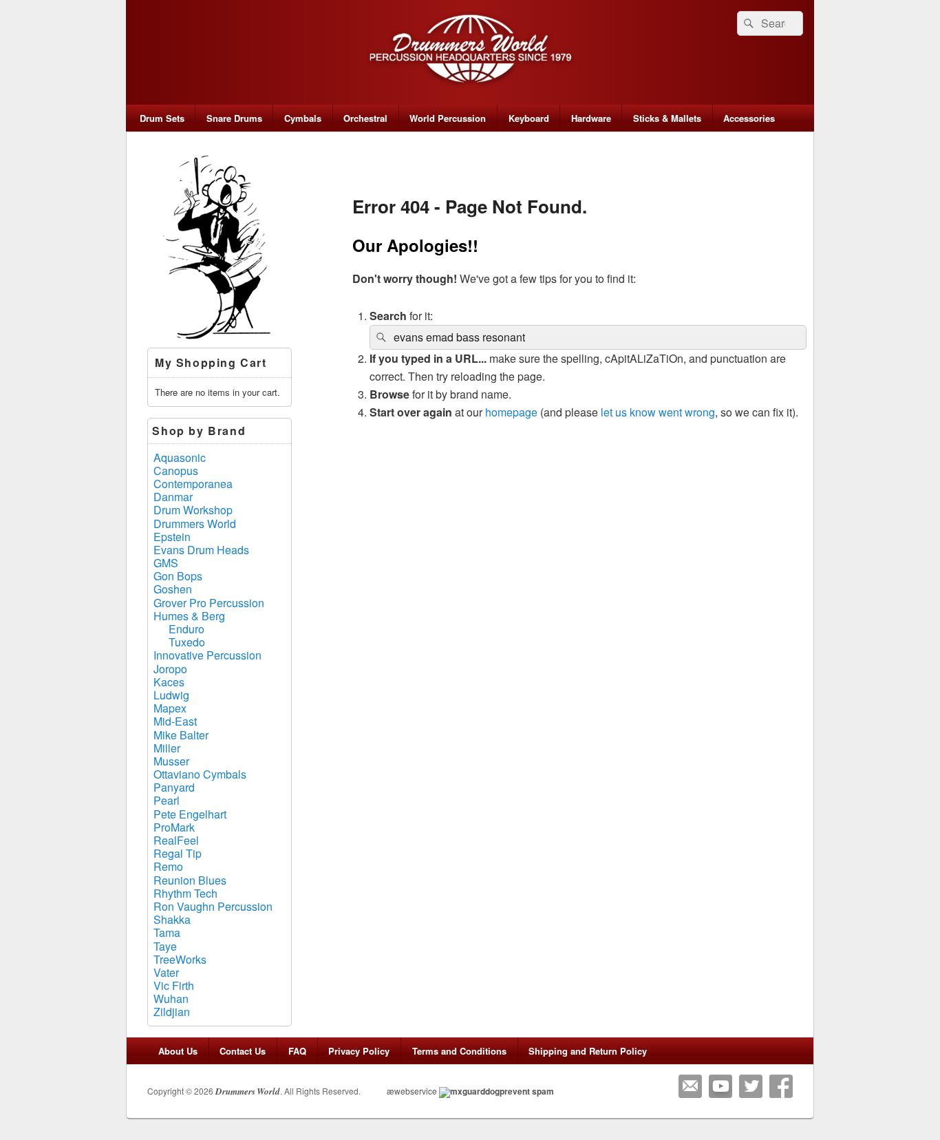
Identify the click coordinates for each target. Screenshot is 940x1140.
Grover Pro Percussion (208, 603)
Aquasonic (179, 457)
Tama (166, 932)
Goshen (172, 589)
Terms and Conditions (459, 1050)
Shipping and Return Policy (587, 1050)
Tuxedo (187, 642)
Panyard (174, 787)
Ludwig (171, 695)
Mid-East (175, 721)
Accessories (749, 118)
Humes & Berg (189, 616)
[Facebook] (781, 1086)
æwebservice (412, 1091)
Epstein (172, 537)
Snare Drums (234, 118)
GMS (165, 563)
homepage (511, 412)
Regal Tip (177, 853)
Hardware (591, 118)
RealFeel (176, 840)
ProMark (174, 827)
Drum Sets (162, 118)
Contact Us (243, 1050)
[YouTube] (720, 1086)
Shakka (172, 919)
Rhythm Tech (185, 893)
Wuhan (171, 998)
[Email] (690, 1086)
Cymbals (302, 118)
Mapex (169, 708)
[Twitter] (750, 1086)
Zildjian (171, 1012)
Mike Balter (181, 735)
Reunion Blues (189, 880)
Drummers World (194, 523)
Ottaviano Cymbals (199, 774)
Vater (166, 972)
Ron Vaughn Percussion (213, 906)
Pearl (166, 800)
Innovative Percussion (207, 655)
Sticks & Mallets (667, 118)
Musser (171, 761)
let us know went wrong (658, 412)
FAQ (297, 1050)
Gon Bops (177, 576)
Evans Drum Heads (201, 550)
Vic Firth (173, 985)
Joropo (170, 669)
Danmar (173, 497)
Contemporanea (193, 484)
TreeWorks (179, 959)
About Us (177, 1050)
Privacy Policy (358, 1050)
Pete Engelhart (189, 814)
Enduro (186, 629)
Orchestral (365, 118)
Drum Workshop (193, 510)
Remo (168, 866)
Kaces (168, 682)
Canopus (175, 470)
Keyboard (529, 118)
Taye (165, 946)
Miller (166, 748)
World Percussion (447, 118)
